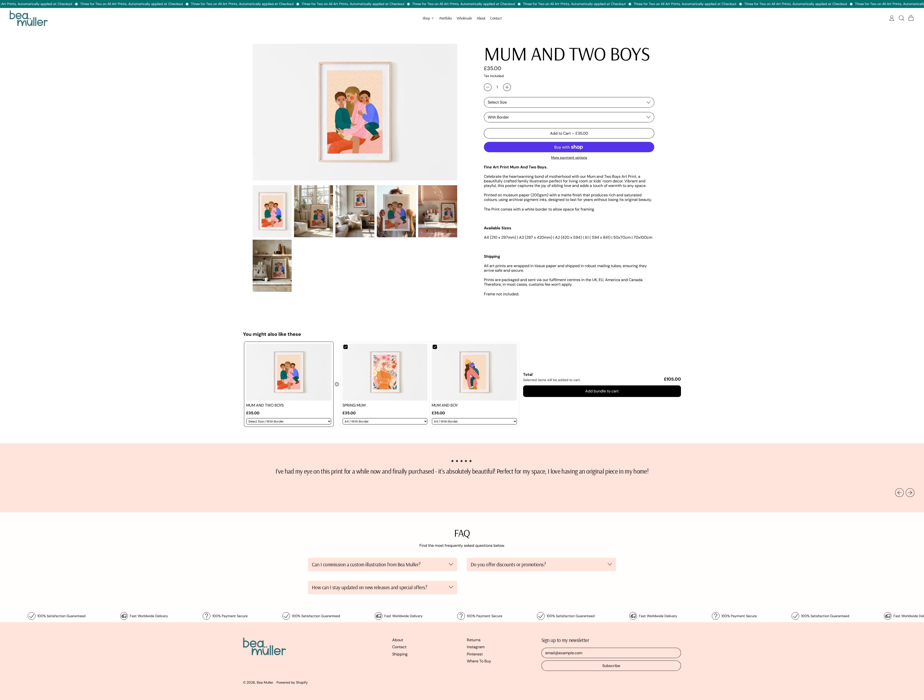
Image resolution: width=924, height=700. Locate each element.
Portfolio (445, 18)
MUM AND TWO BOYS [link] (265, 405)
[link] (288, 372)
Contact (495, 18)
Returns (474, 639)
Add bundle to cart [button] (602, 391)
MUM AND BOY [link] (445, 405)
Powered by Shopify (292, 682)
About (481, 18)
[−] (488, 87)
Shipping (400, 654)
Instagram (476, 646)
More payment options (569, 158)
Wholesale (464, 18)
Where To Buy (479, 661)
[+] (507, 87)
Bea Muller (265, 682)
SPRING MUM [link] (354, 405)
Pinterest (475, 654)
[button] (901, 18)
